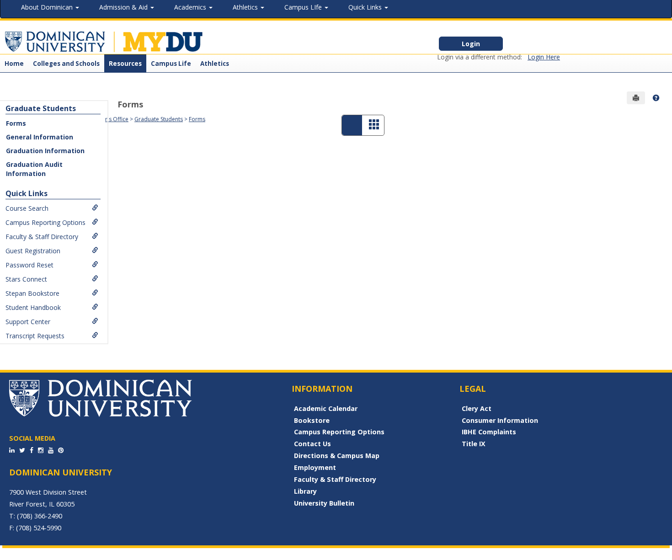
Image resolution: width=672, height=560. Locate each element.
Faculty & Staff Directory (41, 236)
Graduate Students (40, 108)
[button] (656, 97)
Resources (125, 63)
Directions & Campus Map (336, 455)
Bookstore (312, 420)
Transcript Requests (34, 335)
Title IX (473, 443)
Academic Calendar (325, 408)
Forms (16, 123)
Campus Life (171, 63)
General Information (39, 137)
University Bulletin (324, 503)
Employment (315, 467)
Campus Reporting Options (45, 222)
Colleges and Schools (66, 63)
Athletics (214, 63)
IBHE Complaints (489, 431)
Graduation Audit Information (34, 169)
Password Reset (29, 265)
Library (305, 491)
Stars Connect (26, 279)
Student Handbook (33, 307)
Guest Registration (32, 250)
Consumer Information (500, 420)
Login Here (544, 57)
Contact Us (312, 443)
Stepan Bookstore (32, 293)
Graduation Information (45, 150)
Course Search (26, 208)
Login (471, 43)
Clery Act (476, 408)
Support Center (27, 321)
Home (14, 63)
